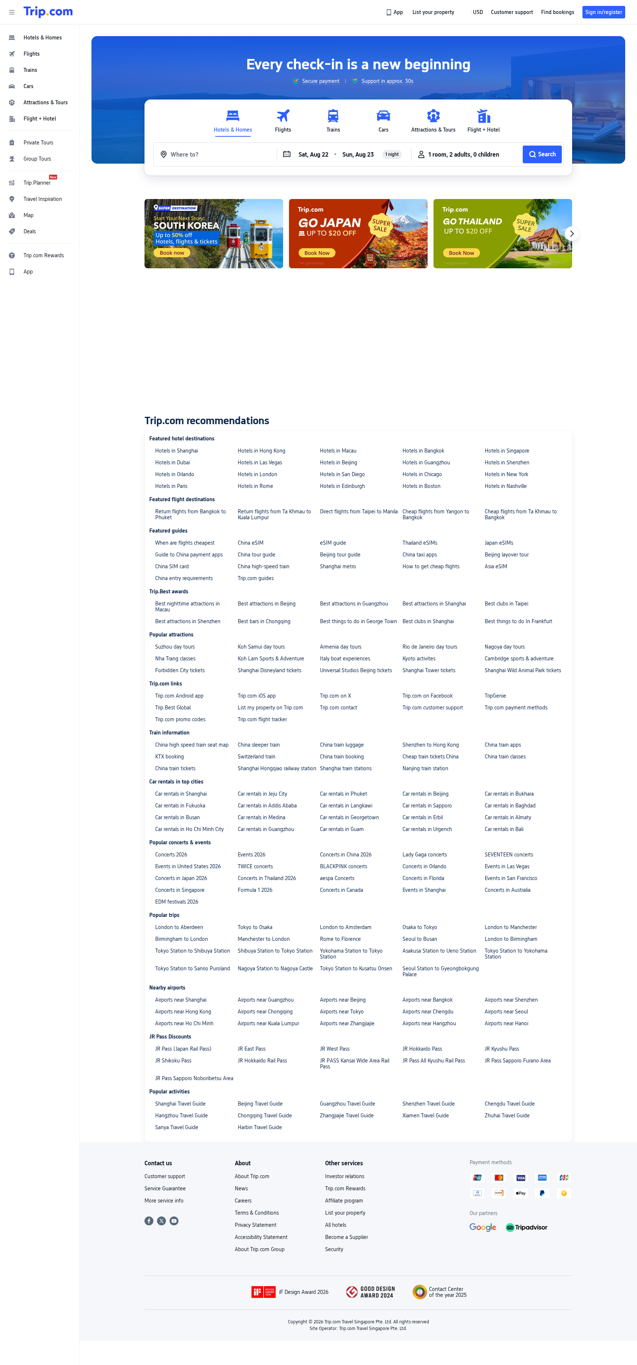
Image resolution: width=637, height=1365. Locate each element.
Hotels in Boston (422, 486)
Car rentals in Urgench (427, 829)
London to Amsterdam (346, 927)
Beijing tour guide (340, 555)
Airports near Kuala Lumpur (268, 1023)
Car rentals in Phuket (343, 794)
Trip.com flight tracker (262, 719)
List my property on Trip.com (270, 708)
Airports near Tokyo (342, 1012)
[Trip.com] (48, 12)
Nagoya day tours (505, 647)
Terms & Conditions (257, 1213)
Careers (243, 1201)
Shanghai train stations (346, 768)
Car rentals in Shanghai (181, 794)
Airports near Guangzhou (266, 1000)
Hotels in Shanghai (176, 451)
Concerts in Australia (507, 890)
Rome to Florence (340, 939)
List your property (345, 1213)
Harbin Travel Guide (260, 1127)
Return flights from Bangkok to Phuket (190, 514)
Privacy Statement (255, 1225)
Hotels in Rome (255, 486)
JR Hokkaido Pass (422, 1049)
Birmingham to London (181, 939)
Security (334, 1249)
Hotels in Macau (338, 451)
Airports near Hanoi (506, 1023)
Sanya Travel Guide (176, 1127)
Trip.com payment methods (516, 708)
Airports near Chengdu (428, 1012)
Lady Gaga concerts (425, 855)
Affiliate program (344, 1201)
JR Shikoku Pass (173, 1061)
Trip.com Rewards (345, 1188)
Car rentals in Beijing (426, 794)
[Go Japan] (358, 233)
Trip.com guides (256, 578)
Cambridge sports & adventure (519, 658)
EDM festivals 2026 (176, 902)
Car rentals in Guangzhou (266, 829)
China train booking (342, 757)
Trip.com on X (335, 696)
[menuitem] (40, 37)
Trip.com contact (338, 708)
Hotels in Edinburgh (342, 486)
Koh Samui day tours (261, 647)
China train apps (503, 745)
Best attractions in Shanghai (434, 604)
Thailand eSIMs (420, 543)
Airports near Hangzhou (429, 1023)
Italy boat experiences (345, 658)
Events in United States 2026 (188, 866)
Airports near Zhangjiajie (347, 1023)
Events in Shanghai (424, 890)
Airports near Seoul (506, 1012)
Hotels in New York (506, 474)
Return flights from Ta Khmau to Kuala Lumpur (274, 514)
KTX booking (169, 757)
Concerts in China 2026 (346, 855)
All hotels (335, 1225)
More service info (164, 1201)
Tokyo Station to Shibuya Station (192, 951)
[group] (316, 81)
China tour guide (256, 555)
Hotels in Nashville (506, 486)
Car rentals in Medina (261, 817)
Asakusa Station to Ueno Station (439, 951)
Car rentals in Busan (177, 817)
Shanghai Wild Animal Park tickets (523, 670)
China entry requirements (184, 578)
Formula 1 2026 (255, 890)
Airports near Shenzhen (511, 1000)
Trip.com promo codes (180, 719)
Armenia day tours (340, 647)
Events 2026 (251, 855)
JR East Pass (251, 1049)
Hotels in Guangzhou (426, 462)
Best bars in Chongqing (264, 621)
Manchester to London (264, 939)
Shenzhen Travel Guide (429, 1104)
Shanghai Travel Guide (180, 1104)
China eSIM (251, 543)
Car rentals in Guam (342, 829)
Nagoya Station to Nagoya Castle (275, 968)
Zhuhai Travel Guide (507, 1115)
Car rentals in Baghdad (510, 806)
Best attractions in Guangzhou (354, 604)
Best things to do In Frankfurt (518, 621)
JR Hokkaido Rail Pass (262, 1061)
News (241, 1188)
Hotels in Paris (171, 486)
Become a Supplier (346, 1237)
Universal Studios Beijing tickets (356, 670)
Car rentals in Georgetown (349, 817)
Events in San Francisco (511, 878)
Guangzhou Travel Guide (347, 1104)
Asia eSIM (496, 566)
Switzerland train (256, 757)
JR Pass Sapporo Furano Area (518, 1061)
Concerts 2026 (171, 855)
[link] (395, 12)
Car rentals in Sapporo (427, 806)
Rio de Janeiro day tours (430, 647)
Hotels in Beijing (338, 462)
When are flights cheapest (185, 543)
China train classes (505, 757)
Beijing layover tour (507, 555)
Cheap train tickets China (431, 757)
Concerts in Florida (423, 878)
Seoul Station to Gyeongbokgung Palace (441, 971)
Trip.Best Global (173, 708)
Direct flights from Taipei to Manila (359, 511)
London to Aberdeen (179, 927)
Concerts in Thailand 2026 (267, 878)
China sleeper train (259, 745)
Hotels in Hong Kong (261, 451)
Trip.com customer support (433, 708)
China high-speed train (263, 566)
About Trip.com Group (260, 1249)
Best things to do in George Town (358, 621)
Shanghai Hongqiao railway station (277, 768)
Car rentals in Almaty (508, 817)
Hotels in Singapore (507, 451)
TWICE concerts (255, 866)
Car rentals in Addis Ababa (267, 806)
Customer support (165, 1176)
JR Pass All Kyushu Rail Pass (434, 1061)
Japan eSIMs (499, 543)
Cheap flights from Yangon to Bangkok (436, 514)
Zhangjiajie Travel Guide (347, 1115)
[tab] (233, 121)
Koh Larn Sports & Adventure (271, 658)
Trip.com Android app (179, 696)
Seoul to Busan (420, 939)
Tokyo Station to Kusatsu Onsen (356, 968)
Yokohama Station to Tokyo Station (351, 954)
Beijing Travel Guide (260, 1104)
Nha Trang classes (175, 658)
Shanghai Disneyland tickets (269, 670)
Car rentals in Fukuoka (180, 806)
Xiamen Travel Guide (426, 1115)
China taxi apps (420, 555)
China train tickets (175, 768)
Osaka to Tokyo (420, 927)
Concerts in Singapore (180, 890)
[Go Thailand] (503, 233)
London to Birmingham (511, 939)
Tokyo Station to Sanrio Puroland (192, 968)
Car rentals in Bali (504, 829)
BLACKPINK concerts (343, 866)
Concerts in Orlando (424, 866)
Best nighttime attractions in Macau (187, 606)
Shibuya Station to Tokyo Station (275, 951)
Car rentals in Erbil (423, 817)
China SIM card (172, 566)
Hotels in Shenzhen (507, 462)
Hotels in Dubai (172, 462)
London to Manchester (511, 927)
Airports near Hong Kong (183, 1012)
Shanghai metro (338, 566)
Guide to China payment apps (189, 555)
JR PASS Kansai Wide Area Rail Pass (354, 1063)
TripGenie (495, 696)
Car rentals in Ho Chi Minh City (189, 829)
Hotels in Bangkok (423, 451)
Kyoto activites (419, 658)
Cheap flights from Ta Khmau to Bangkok (521, 514)
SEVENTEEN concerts (509, 855)
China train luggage (342, 745)
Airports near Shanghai (180, 1000)
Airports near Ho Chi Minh (184, 1023)
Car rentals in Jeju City (262, 794)
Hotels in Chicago (422, 474)
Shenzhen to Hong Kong (431, 745)
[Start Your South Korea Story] (214, 233)
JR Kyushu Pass (502, 1049)
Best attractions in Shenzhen (187, 621)
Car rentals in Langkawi (346, 806)
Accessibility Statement (261, 1237)
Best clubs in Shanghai (428, 621)
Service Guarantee (165, 1188)
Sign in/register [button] (603, 12)
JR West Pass (334, 1049)
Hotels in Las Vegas (260, 462)
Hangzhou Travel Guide (181, 1115)
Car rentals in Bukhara (509, 794)
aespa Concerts (337, 878)
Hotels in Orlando (174, 474)
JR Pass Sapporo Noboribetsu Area (194, 1078)
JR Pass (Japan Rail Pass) (183, 1049)
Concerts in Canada (341, 890)
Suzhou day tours (175, 647)
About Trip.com (252, 1176)
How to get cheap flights (431, 566)
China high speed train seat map (192, 745)
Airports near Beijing (343, 1000)
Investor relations (344, 1176)
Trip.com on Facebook (428, 696)
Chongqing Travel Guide (265, 1115)
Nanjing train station (425, 768)
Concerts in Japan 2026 (181, 878)
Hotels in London (257, 474)
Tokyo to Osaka (255, 927)
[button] (12, 12)
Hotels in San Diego (342, 474)
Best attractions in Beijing (267, 604)
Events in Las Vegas (507, 866)
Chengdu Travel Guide (510, 1104)
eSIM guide (333, 543)
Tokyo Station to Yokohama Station (516, 954)
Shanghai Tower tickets (429, 670)
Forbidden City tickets (180, 670)
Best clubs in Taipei (506, 604)
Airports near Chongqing (265, 1012)
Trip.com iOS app (257, 696)
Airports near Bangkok (428, 1000)
